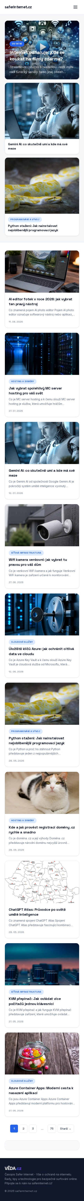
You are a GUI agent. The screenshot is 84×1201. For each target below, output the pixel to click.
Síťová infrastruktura (26, 552)
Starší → (65, 1128)
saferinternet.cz (18, 7)
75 (52, 1128)
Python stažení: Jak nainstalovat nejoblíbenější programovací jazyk (33, 228)
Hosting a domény (22, 381)
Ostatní (17, 43)
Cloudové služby (22, 641)
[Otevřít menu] (75, 7)
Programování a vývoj (24, 219)
